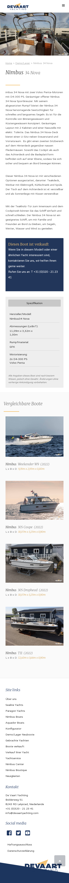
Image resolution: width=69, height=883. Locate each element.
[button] (63, 5)
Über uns (11, 699)
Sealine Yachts (14, 705)
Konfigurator (13, 728)
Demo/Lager (22, 63)
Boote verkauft (15, 746)
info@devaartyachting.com (22, 813)
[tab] (34, 303)
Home (9, 63)
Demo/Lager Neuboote (20, 734)
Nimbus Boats (14, 716)
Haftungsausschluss (19, 844)
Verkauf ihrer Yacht (17, 752)
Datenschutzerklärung (20, 850)
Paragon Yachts (15, 710)
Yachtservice (13, 758)
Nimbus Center (15, 764)
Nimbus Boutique (16, 770)
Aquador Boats (15, 722)
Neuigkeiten (13, 776)
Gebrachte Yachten (17, 740)
